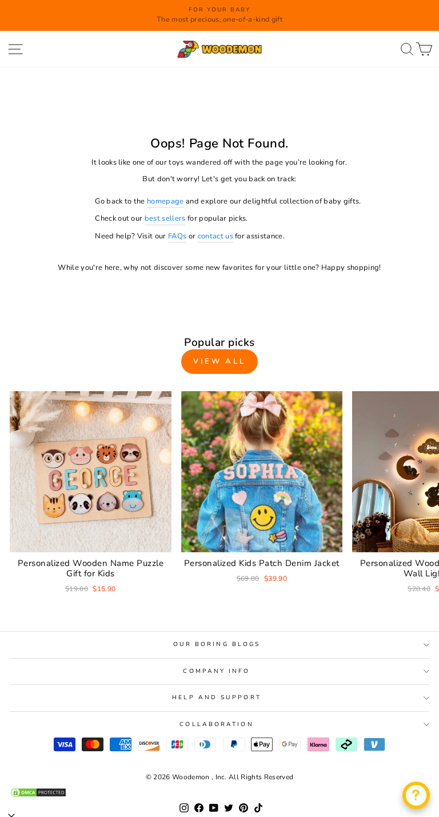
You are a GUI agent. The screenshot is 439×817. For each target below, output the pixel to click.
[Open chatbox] (416, 795)
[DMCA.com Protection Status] (219, 792)
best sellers (165, 218)
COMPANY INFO (216, 671)
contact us (215, 236)
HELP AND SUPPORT (216, 698)
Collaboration (216, 724)
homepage (165, 201)
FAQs (177, 236)
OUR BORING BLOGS (216, 644)
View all (219, 361)
